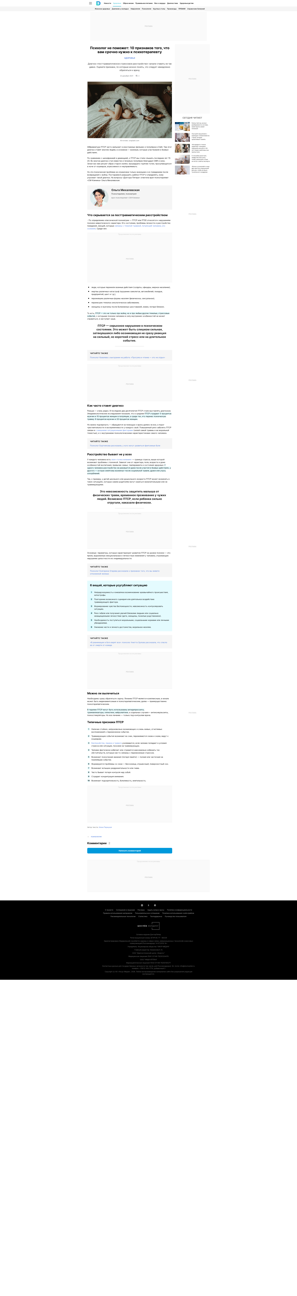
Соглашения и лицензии (125, 910)
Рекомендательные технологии (123, 916)
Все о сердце (159, 3)
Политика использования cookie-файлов (178, 913)
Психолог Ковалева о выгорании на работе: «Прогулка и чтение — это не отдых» (127, 357)
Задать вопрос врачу (155, 910)
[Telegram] (155, 905)
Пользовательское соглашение (147, 913)
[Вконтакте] (142, 905)
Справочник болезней (196, 9)
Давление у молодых (120, 9)
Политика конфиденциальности (179, 910)
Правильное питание (144, 3)
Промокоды (172, 9)
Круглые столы (159, 9)
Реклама (141, 910)
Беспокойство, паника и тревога (106, 743)
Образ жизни (128, 3)
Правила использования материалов (117, 913)
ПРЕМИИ (181, 9)
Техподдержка (156, 916)
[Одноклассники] (148, 905)
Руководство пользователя (175, 916)
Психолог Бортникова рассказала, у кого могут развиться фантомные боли (125, 445)
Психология (146, 9)
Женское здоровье (102, 9)
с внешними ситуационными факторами (114, 430)
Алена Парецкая (105, 827)
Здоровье (117, 3)
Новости (107, 3)
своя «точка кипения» (121, 459)
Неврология (135, 9)
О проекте (109, 910)
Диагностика (172, 3)
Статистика (142, 916)
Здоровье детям (187, 3)
